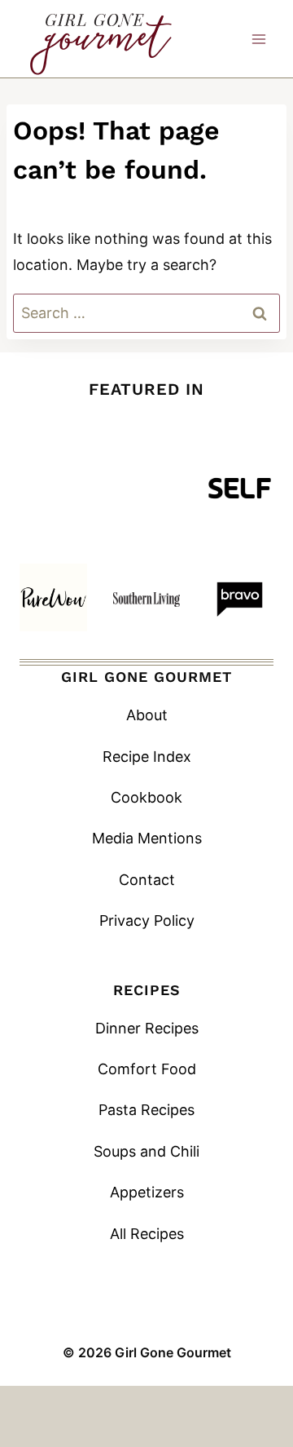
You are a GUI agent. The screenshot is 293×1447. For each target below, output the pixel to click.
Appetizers (147, 1192)
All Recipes (147, 1233)
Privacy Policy (147, 920)
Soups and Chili (146, 1151)
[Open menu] (258, 38)
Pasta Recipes (146, 1109)
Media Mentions (147, 838)
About (147, 715)
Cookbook (146, 797)
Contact (147, 879)
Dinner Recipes (147, 1028)
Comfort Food (147, 1069)
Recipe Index (147, 756)
